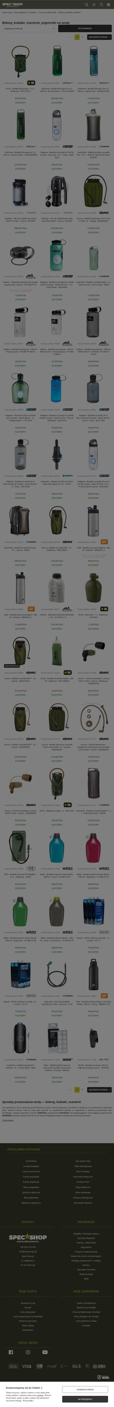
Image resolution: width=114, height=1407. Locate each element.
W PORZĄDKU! (85, 1399)
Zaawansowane (85, 1389)
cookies (40, 1395)
